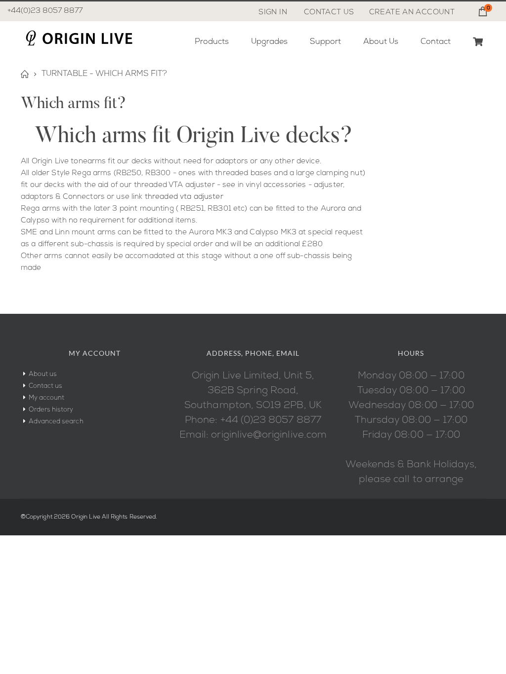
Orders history (51, 410)
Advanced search (56, 421)
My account (47, 398)
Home (24, 74)
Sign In (272, 12)
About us (43, 374)
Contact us (46, 386)
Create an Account (412, 12)
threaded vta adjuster (184, 197)
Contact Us (329, 12)
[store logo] (78, 38)
